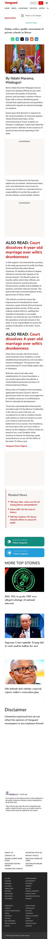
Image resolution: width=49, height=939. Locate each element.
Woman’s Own (30, 923)
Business (8, 883)
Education (10, 18)
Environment (30, 881)
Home (7, 8)
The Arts (28, 911)
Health (28, 888)
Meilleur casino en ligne (33, 860)
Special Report (10, 923)
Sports (7, 926)
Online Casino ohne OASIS (13, 860)
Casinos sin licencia (14, 869)
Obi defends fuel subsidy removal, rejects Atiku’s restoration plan (23, 690)
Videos (27, 918)
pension (28, 899)
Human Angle (30, 894)
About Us (9, 853)
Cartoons (29, 913)
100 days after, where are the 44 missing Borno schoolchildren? (25, 503)
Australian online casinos (33, 865)
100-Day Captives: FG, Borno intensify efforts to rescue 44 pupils (23, 520)
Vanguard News (11, 3)
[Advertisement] (24, 157)
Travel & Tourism (31, 916)
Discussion (9, 894)
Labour (7, 908)
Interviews (9, 906)
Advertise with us (33, 853)
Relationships (10, 921)
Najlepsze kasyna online (12, 865)
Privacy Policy (32, 856)
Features (28, 883)
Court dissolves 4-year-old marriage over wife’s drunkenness (24, 249)
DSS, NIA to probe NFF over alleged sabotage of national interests (21, 600)
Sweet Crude (30, 906)
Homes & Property (32, 891)
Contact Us (10, 856)
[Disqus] (24, 760)
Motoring (8, 916)
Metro (42, 8)
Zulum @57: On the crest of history (22, 511)
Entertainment (31, 878)
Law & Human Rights (12, 911)
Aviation (8, 881)
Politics (33, 8)
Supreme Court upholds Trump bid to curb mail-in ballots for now (24, 644)
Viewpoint (29, 921)
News (14, 8)
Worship (28, 926)
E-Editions (23, 8)
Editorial (8, 891)
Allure (7, 878)
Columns (8, 886)
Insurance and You (32, 896)
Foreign (28, 886)
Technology (30, 908)
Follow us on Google (33, 15)
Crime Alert (9, 888)
